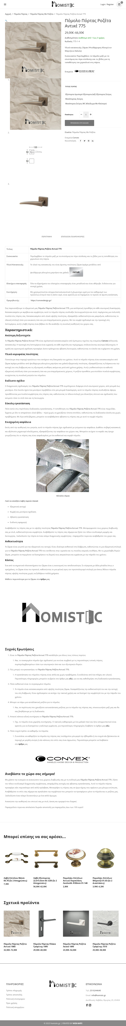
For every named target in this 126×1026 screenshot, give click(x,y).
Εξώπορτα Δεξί (89, 94)
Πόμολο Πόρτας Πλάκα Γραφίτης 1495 (44, 945)
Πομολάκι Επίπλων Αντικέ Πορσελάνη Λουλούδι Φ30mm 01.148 (75, 881)
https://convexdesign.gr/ (41, 300)
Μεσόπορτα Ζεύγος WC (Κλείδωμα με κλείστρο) (86, 103)
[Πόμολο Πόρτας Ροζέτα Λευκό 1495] (76, 923)
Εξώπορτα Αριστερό (74, 94)
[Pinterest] (88, 141)
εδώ (107, 726)
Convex (76, 137)
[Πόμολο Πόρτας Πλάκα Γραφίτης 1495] (46, 923)
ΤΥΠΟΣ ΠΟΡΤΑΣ (71, 86)
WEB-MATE (77, 1023)
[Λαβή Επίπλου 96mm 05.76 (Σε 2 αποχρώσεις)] (17, 857)
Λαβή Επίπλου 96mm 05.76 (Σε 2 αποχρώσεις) (15, 879)
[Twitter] (84, 141)
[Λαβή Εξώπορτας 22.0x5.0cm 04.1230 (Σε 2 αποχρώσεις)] (46, 857)
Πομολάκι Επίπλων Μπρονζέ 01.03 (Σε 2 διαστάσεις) (102, 881)
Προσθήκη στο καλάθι (79, 123)
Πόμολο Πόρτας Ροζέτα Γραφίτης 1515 (104, 945)
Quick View (27, 845)
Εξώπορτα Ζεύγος (103, 94)
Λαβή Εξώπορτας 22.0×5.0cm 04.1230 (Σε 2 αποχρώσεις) (45, 881)
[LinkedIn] (92, 141)
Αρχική (8, 14)
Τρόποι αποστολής (14, 994)
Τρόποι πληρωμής (14, 990)
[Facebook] (80, 141)
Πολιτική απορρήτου (15, 1007)
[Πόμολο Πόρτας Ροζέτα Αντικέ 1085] (17, 923)
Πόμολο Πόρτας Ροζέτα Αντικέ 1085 (15, 945)
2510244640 (95, 990)
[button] (6, 20)
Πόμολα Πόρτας (20, 14)
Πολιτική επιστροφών (15, 999)
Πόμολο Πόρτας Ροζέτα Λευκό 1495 (74, 945)
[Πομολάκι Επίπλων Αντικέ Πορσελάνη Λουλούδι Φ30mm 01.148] (76, 857)
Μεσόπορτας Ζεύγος (74, 99)
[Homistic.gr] (63, 4)
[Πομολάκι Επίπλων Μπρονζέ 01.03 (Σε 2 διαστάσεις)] (106, 857)
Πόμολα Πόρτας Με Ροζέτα (41, 14)
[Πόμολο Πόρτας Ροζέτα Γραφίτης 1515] (106, 923)
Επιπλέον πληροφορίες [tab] (72, 236)
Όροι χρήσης (11, 1003)
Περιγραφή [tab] (47, 236)
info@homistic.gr (98, 995)
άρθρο (43, 579)
